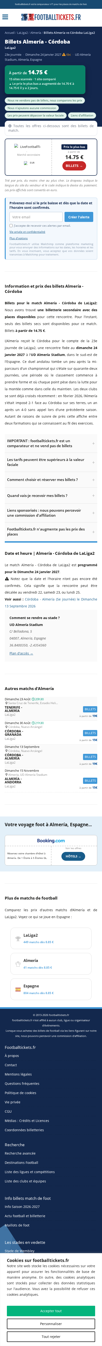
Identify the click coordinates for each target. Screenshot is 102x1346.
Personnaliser (51, 1323)
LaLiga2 (22, 32)
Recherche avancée (20, 1153)
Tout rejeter (51, 1336)
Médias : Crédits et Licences (27, 1120)
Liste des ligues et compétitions (30, 1172)
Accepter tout (51, 1311)
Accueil (9, 32)
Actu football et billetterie (25, 1216)
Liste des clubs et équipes (25, 1181)
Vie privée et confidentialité (27, 232)
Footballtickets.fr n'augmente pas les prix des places (46, 531)
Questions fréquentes (22, 1083)
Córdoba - (51, 733)
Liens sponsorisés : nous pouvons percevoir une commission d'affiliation (44, 513)
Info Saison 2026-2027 (22, 1206)
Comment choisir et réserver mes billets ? (42, 479)
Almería (35, 32)
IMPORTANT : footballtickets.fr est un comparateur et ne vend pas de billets (39, 443)
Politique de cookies (20, 1093)
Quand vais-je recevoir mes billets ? (37, 495)
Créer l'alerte (78, 217)
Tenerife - (51, 709)
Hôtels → (73, 856)
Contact (11, 1065)
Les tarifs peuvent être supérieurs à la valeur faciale (45, 462)
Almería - (51, 781)
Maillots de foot (17, 1225)
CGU (8, 1111)
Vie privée (12, 1102)
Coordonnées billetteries (24, 1130)
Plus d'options (18, 238)
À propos (12, 1055)
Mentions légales (18, 1074)
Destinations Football (21, 1162)
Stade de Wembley (19, 1251)
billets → (74, 165)
